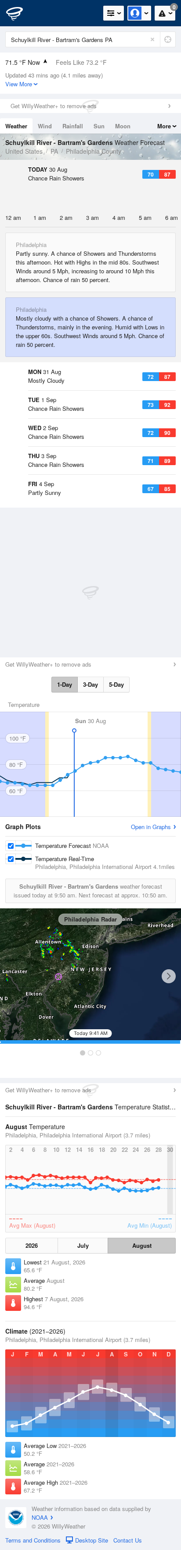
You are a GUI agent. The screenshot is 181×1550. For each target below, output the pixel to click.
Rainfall (72, 126)
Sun (99, 126)
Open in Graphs (151, 827)
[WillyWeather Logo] (19, 13)
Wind (45, 126)
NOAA (40, 1517)
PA (54, 151)
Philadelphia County (93, 151)
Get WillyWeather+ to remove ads (54, 106)
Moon (122, 126)
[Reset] (152, 39)
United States (24, 151)
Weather (16, 126)
